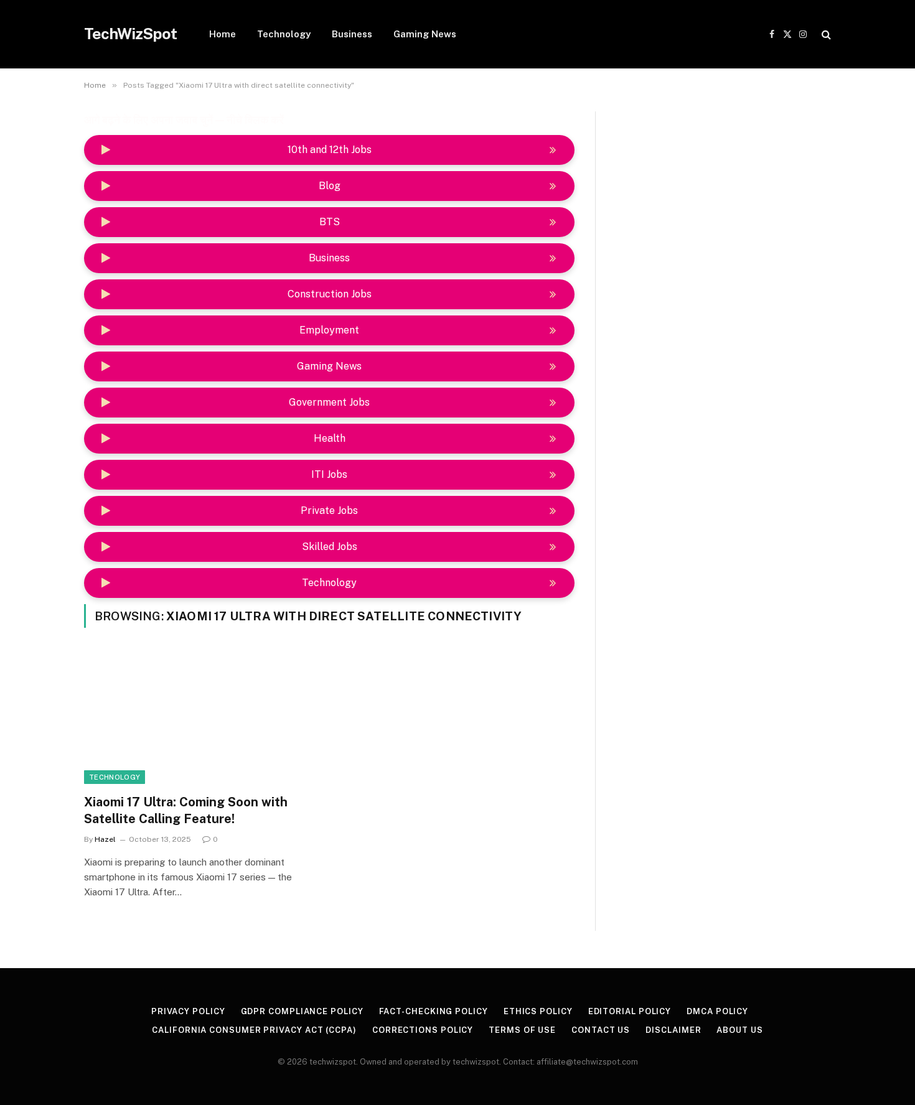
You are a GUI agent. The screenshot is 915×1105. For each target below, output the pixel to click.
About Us (739, 1030)
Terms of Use (522, 1030)
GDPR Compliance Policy (302, 1011)
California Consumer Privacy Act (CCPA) (254, 1030)
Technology (284, 34)
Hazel (105, 839)
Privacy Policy (188, 1011)
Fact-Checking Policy (433, 1011)
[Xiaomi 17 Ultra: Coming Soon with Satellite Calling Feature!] (201, 719)
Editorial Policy (630, 1011)
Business (352, 34)
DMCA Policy (717, 1011)
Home (222, 34)
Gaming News (424, 34)
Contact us (600, 1030)
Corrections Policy (422, 1030)
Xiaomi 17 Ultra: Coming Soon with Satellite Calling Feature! (186, 810)
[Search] (825, 35)
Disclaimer (673, 1030)
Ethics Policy (538, 1011)
